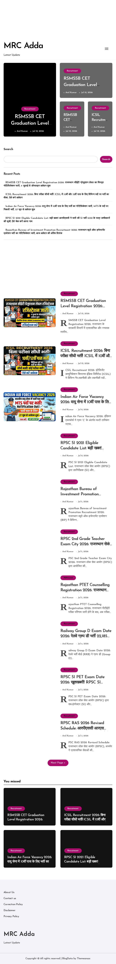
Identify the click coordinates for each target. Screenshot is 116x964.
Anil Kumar (22, 131)
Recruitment (29, 109)
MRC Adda (23, 46)
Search (8, 149)
